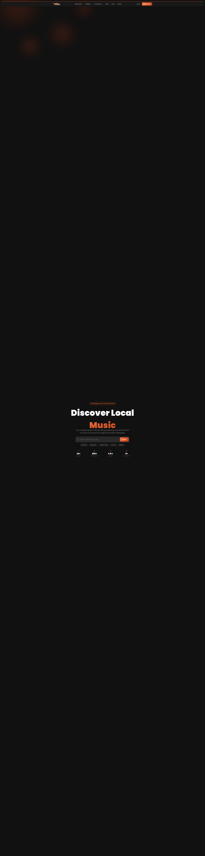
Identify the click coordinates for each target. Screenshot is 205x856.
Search (124, 439)
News (113, 4)
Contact (119, 4)
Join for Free (147, 4)
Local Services (97, 4)
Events (107, 4)
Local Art (113, 445)
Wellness (121, 445)
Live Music (84, 445)
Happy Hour (93, 445)
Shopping (87, 4)
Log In (138, 4)
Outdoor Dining (104, 445)
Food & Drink (78, 4)
